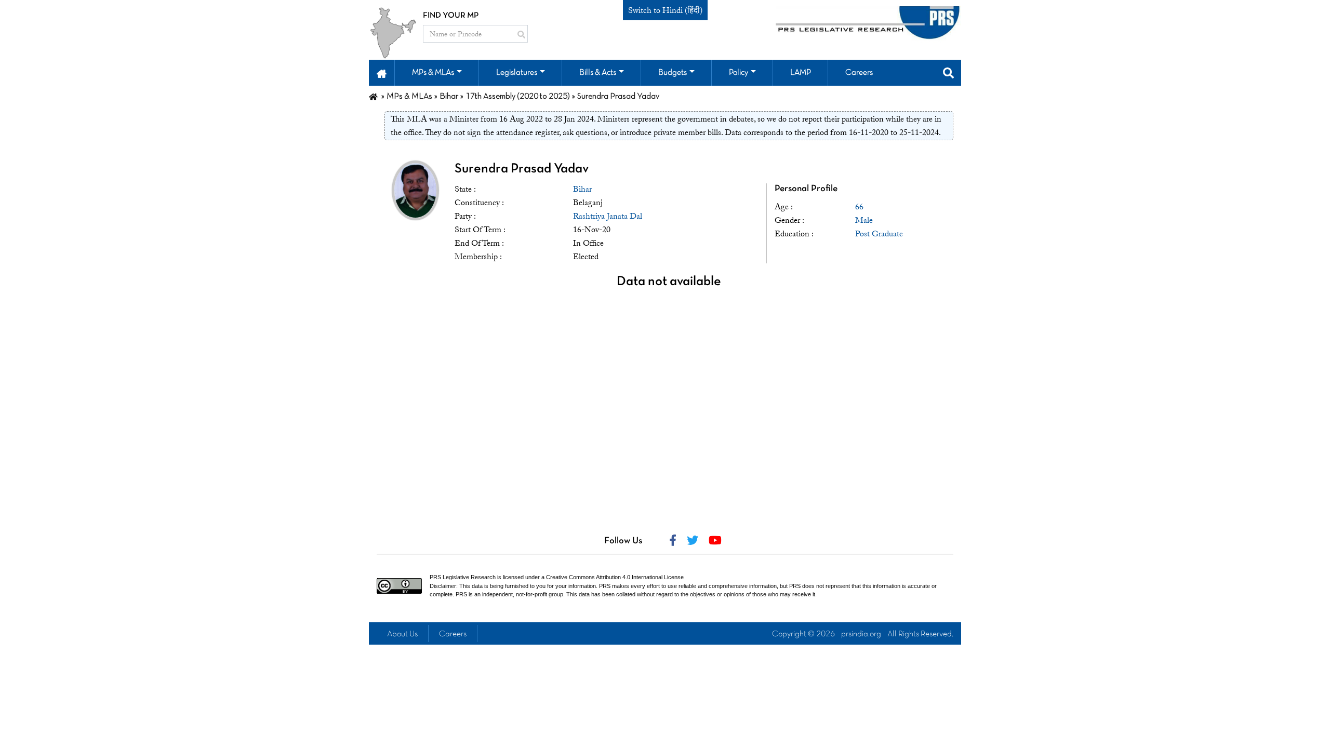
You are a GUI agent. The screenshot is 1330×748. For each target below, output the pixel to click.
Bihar (582, 189)
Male (864, 220)
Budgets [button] (672, 72)
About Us (402, 634)
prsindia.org (861, 634)
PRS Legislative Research (463, 577)
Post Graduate (879, 234)
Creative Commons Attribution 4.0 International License (615, 577)
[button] (381, 73)
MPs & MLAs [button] (433, 72)
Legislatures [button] (516, 72)
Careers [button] (859, 72)
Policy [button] (738, 72)
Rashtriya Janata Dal (607, 216)
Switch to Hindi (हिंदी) (665, 10)
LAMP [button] (800, 72)
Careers (453, 634)
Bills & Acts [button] (597, 72)
